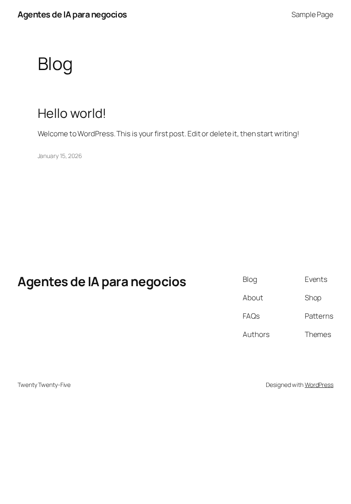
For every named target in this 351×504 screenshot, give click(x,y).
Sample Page (312, 14)
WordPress (319, 385)
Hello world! (72, 113)
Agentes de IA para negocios (72, 14)
